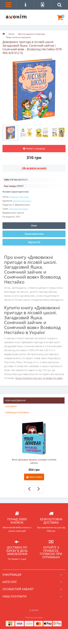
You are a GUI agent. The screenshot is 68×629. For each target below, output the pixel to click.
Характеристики (34, 233)
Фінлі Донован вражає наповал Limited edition (34, 461)
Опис (34, 225)
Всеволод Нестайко (19, 196)
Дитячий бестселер (18, 208)
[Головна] (3, 34)
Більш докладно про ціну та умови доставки (38, 378)
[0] (60, 19)
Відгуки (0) (34, 242)
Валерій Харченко (22, 200)
